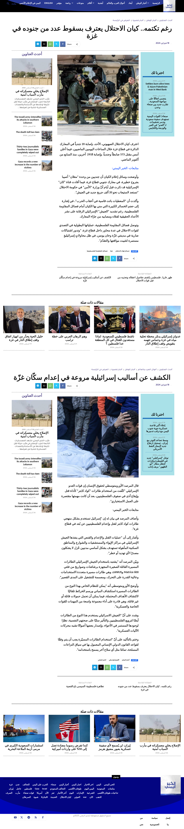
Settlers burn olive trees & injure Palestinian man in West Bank (157, 87)
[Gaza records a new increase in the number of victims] (47, 165)
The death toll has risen (27, 132)
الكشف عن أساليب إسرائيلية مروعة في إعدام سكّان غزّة (85, 279)
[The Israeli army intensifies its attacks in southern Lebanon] (47, 121)
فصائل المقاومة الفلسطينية (97, 251)
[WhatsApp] (50, 44)
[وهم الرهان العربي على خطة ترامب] (69, 319)
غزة (111, 251)
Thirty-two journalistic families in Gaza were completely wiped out (28, 150)
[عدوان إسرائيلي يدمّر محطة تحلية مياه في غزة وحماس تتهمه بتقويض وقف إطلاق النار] (160, 319)
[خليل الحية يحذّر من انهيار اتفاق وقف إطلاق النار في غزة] (24, 319)
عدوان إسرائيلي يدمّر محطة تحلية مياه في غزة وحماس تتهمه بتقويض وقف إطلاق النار (160, 340)
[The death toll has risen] (47, 136)
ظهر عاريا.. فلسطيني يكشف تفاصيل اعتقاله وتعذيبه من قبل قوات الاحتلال (144, 279)
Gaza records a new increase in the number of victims (28, 165)
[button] (10, 3)
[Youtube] (15, 817)
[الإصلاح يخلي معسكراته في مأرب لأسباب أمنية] (32, 71)
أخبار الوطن (151, 21)
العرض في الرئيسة (121, 21)
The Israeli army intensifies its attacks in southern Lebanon (27, 120)
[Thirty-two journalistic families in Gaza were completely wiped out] (47, 150)
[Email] (44, 44)
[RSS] (36, 817)
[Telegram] (38, 44)
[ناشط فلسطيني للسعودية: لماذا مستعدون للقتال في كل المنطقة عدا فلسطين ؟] (114, 319)
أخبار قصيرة (138, 21)
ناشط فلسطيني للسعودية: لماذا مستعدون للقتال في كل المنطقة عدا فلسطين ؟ (115, 340)
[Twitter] (56, 44)
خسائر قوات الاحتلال (122, 251)
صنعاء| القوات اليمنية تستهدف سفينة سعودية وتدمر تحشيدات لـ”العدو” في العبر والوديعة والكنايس (157, 122)
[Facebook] (62, 44)
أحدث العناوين (165, 21)
